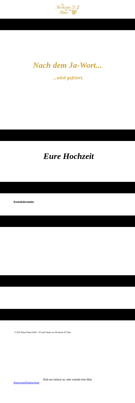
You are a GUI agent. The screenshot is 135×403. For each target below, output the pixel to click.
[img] (67, 9)
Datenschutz (32, 382)
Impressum (20, 382)
